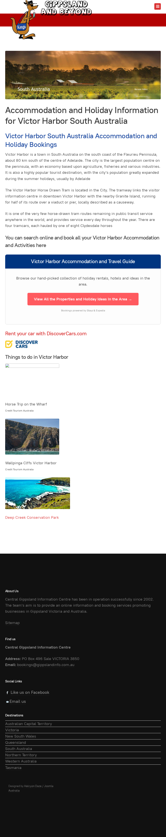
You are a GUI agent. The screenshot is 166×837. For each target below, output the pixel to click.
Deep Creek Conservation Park (32, 517)
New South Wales (20, 736)
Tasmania (13, 767)
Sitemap (12, 622)
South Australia (18, 748)
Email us (18, 701)
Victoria (12, 729)
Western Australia (21, 761)
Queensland (15, 742)
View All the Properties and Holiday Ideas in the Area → (83, 299)
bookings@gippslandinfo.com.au (45, 664)
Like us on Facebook (30, 692)
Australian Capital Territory (28, 723)
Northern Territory (21, 754)
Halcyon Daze (33, 786)
